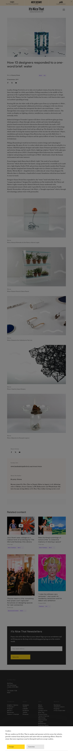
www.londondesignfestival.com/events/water (26, 466)
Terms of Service (43, 716)
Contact (40, 708)
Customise (31, 746)
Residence (57, 705)
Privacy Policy (42, 714)
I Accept (11, 746)
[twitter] (12, 82)
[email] (16, 82)
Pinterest (25, 714)
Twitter (25, 712)
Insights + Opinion (12, 705)
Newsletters (42, 723)
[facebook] (8, 82)
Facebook (26, 710)
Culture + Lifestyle (13, 714)
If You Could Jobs (59, 710)
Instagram (26, 705)
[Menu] (64, 10)
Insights (40, 721)
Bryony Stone (16, 75)
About (40, 705)
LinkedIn (25, 708)
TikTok (25, 706)
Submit (40, 706)
